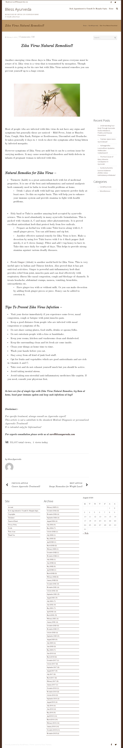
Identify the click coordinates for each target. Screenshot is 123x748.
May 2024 (50, 528)
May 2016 (50, 712)
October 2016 (51, 695)
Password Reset (13, 521)
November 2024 (52, 514)
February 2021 (51, 618)
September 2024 (52, 518)
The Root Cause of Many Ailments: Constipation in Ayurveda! (105, 160)
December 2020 (52, 625)
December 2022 (52, 552)
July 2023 (50, 535)
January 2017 (51, 685)
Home (111, 9)
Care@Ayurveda (93, 25)
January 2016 (51, 726)
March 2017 (50, 678)
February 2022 (51, 577)
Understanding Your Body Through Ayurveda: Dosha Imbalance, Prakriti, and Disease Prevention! (106, 130)
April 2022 (50, 570)
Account (10, 507)
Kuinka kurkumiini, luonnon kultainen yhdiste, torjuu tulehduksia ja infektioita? (106, 171)
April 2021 (50, 612)
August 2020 (51, 639)
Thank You (11, 535)
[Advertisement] (105, 79)
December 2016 (52, 688)
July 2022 (50, 559)
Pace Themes (46, 744)
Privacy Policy (12, 525)
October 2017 (51, 664)
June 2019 (50, 653)
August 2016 (51, 702)
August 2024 (51, 521)
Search (115, 37)
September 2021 (52, 594)
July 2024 (50, 525)
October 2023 (51, 532)
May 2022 (50, 566)
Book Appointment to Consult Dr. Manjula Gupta (88, 9)
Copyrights (11, 514)
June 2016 (50, 709)
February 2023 (51, 549)
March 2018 (50, 657)
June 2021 (50, 605)
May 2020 (50, 650)
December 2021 (52, 584)
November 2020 (52, 629)
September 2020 (52, 636)
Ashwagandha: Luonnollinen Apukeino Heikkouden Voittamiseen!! (106, 149)
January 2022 (51, 580)
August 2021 (51, 598)
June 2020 (50, 646)
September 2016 (52, 699)
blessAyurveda (14, 459)
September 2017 (52, 667)
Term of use (11, 532)
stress (36, 371)
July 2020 (50, 643)
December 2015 (52, 730)
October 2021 (51, 591)
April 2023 (50, 542)
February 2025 (51, 507)
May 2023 (50, 538)
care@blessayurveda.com (62, 434)
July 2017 (50, 674)
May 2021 (50, 608)
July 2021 (50, 601)
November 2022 (52, 556)
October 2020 (51, 632)
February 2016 (51, 723)
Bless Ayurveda (18, 9)
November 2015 (52, 733)
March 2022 (50, 573)
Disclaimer (11, 518)
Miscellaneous (105, 191)
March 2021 (50, 615)
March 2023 (50, 545)
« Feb (85, 533)
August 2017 (51, 671)
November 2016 (52, 692)
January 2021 (51, 622)
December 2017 (52, 660)
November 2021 (52, 587)
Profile (10, 528)
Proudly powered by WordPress (16, 744)
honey (53, 231)
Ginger (21, 262)
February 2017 (51, 681)
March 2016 (50, 719)
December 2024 (52, 511)
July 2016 (50, 705)
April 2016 (50, 716)
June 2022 (50, 563)
